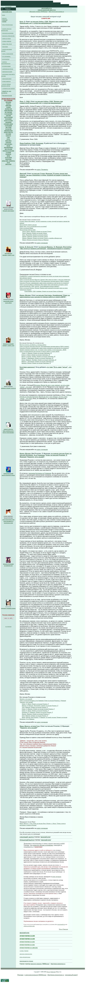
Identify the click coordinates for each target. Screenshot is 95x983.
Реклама (20, 975)
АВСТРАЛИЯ (8, 149)
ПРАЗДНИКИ (5, 46)
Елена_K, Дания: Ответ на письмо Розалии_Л (35, 710)
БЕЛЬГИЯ (8, 129)
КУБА (8, 139)
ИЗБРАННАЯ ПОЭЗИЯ (7, 71)
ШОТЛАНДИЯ (8, 117)
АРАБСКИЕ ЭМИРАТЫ (8, 161)
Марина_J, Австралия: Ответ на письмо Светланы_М (37, 361)
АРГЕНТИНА (8, 144)
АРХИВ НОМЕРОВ (6, 81)
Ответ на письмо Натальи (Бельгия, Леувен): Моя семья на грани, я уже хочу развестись (45, 279)
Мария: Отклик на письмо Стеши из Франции (35, 240)
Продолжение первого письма (28, 224)
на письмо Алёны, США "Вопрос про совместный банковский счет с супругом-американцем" (44, 22)
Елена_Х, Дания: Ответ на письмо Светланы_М (36, 355)
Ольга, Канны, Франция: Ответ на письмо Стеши (36, 231)
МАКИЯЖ (4, 21)
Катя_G (22, 21)
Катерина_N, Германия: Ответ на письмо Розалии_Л (37, 712)
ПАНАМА (8, 142)
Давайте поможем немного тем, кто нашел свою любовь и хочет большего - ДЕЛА (43, 350)
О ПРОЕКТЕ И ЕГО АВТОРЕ (8, 88)
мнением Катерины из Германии (40, 473)
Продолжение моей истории (28, 229)
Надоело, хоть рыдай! (26, 699)
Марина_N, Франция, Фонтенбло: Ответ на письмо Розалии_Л (40, 705)
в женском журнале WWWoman (35, 975)
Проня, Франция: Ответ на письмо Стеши (34, 233)
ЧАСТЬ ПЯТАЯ (8, 302)
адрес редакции (42, 243)
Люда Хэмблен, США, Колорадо (31, 143)
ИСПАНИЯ (8, 119)
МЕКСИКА (8, 140)
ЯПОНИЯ (8, 102)
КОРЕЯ (8, 104)
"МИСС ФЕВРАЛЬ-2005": (8, 431)
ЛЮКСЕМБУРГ (8, 132)
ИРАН (8, 156)
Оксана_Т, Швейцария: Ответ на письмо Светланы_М (37, 358)
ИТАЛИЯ (8, 134)
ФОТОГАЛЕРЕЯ (5, 59)
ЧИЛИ (8, 146)
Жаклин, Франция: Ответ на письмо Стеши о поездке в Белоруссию (42, 238)
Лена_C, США (25, 101)
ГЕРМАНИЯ (8, 125)
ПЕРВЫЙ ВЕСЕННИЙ (8, 473)
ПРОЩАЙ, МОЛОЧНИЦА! (8, 210)
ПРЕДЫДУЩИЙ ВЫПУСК (27, 840)
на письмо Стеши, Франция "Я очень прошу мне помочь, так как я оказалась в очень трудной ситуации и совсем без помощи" (45, 175)
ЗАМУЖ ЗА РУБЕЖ (6, 38)
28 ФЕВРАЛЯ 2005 (8, 565)
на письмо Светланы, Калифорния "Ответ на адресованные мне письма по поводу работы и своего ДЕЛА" (45, 296)
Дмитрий (23, 173)
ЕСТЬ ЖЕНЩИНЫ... (6, 56)
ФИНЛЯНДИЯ (8, 110)
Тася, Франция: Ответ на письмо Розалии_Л (35, 707)
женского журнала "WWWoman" (40, 964)
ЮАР (8, 162)
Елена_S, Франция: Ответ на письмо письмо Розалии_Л (38, 709)
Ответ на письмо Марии (26, 228)
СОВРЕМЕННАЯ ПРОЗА (7, 69)
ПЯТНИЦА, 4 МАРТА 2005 (8, 255)
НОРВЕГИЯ (8, 109)
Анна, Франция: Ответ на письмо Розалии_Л (35, 715)
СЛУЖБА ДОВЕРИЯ (6, 41)
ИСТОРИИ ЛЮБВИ (6, 66)
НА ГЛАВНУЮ (8, 6)
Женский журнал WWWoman (38, 11)
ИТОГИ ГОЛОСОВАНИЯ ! (8, 432)
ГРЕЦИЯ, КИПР (8, 124)
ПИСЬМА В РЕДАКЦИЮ (8, 343)
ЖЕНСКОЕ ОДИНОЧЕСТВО (8, 35)
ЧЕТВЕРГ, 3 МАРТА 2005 (8, 345)
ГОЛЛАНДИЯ (8, 114)
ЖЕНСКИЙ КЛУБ (7, 12)
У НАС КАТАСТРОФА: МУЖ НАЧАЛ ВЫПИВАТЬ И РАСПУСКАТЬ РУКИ (8, 521)
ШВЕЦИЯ (8, 105)
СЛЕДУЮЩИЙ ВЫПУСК (27, 837)
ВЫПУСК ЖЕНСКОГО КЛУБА (8, 475)
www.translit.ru (61, 924)
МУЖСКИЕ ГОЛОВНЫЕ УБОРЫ (8, 608)
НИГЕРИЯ (8, 164)
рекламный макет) (71, 975)
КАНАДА (8, 135)
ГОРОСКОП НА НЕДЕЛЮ (7, 33)
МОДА (3, 15)
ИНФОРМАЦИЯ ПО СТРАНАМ (26, 961)
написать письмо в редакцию (43, 845)
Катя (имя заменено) (27, 367)
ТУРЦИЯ (8, 152)
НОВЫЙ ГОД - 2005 (6, 91)
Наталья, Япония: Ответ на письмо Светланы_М (36, 363)
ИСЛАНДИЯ (8, 112)
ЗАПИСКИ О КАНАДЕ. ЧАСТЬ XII (8, 388)
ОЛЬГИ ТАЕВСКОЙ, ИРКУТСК (47, 10)
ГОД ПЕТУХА (4, 92)
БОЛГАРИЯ (8, 157)
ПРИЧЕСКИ (4, 20)
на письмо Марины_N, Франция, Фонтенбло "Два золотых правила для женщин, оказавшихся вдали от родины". (46, 247)
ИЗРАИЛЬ (8, 154)
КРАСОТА (4, 18)
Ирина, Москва (25, 295)
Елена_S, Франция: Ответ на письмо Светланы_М (37, 353)
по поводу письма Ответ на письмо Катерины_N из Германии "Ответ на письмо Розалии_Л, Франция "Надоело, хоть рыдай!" (45, 455)
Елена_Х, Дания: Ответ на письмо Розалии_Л (35, 704)
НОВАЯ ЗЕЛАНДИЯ (8, 151)
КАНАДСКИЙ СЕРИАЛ (8, 301)
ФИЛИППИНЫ (8, 147)
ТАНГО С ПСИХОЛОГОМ (7, 53)
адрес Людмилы (42, 169)
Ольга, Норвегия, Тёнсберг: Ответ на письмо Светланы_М (39, 360)
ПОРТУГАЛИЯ (8, 120)
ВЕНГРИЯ (8, 159)
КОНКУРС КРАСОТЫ (8, 429)
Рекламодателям (7, 95)
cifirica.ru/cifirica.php (29, 926)
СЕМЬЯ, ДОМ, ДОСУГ (7, 44)
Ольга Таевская (63, 929)
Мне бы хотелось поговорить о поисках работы (33, 344)
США (8, 137)
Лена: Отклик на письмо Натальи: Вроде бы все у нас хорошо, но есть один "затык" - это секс (46, 396)
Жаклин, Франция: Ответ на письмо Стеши (35, 236)
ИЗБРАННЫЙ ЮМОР (6, 78)
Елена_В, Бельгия (26, 247)
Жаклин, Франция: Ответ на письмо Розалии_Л (35, 714)
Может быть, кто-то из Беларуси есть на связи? (33, 226)
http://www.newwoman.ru (56, 11)
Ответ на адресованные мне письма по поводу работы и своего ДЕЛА (39, 351)
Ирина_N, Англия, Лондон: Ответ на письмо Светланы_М (38, 356)
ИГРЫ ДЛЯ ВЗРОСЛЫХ (7, 24)
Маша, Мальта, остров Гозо (30, 726)
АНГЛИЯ (8, 115)
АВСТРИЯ (8, 127)
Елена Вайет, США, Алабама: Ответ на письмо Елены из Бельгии (43, 291)
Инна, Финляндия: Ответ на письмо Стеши (35, 235)
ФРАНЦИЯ (8, 122)
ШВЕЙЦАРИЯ (8, 130)
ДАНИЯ (8, 107)
